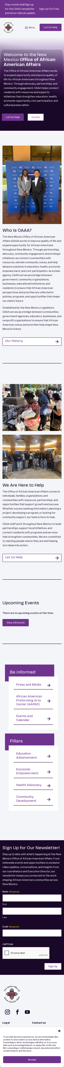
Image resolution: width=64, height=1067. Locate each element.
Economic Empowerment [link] (27, 771)
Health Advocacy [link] (28, 785)
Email (10, 926)
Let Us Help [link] (14, 557)
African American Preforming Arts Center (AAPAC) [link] (29, 700)
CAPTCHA (7, 944)
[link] (8, 27)
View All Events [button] (16, 622)
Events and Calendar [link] (24, 718)
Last (4, 917)
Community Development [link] (26, 799)
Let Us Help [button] (50, 27)
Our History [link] (14, 341)
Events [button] (36, 117)
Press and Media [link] (28, 685)
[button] (59, 1030)
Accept (32, 1059)
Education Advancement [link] (26, 756)
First (4, 904)
